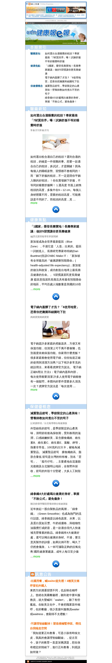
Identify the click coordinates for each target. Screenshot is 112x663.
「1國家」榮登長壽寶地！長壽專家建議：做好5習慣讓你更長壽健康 (63, 69)
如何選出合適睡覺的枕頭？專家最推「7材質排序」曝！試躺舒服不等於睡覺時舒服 (63, 57)
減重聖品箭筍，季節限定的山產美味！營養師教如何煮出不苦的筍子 (62, 90)
